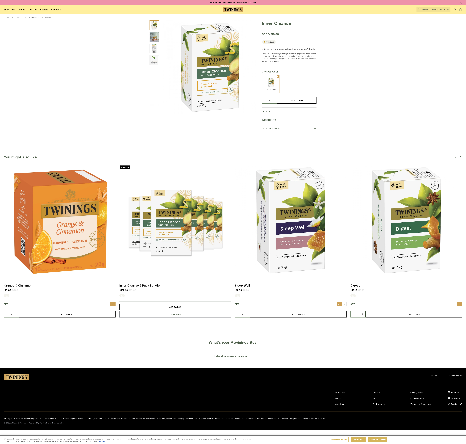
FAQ (375, 398)
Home (6, 17)
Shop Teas (9, 9)
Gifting (21, 9)
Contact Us (378, 392)
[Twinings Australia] (233, 9)
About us (56, 9)
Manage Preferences (338, 439)
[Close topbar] (461, 2)
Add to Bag (297, 100)
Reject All (358, 439)
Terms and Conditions (420, 404)
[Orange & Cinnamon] (60, 220)
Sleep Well (242, 285)
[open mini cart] (460, 9)
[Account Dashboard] (454, 9)
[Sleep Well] (291, 220)
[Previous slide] (455, 157)
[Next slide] (460, 157)
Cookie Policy (103, 441)
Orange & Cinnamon (18, 285)
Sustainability (379, 404)
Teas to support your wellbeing (24, 17)
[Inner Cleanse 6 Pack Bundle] (175, 220)
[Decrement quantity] (264, 100)
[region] (233, 439)
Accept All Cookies (377, 439)
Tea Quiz (32, 9)
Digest (355, 285)
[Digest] (406, 220)
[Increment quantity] (274, 100)
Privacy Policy (416, 392)
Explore (44, 9)
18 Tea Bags (271, 89)
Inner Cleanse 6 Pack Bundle (139, 285)
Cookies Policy (417, 398)
